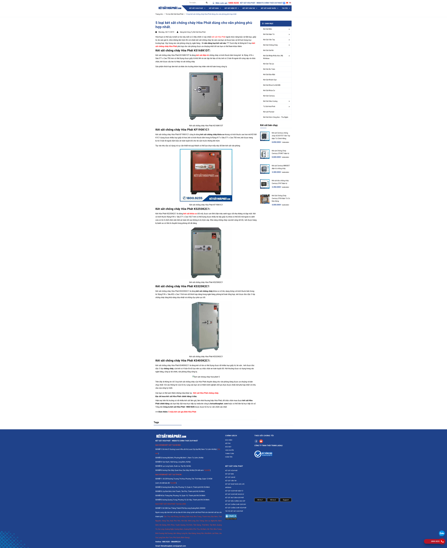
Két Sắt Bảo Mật (269, 74)
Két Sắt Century (269, 96)
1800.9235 (233, 3)
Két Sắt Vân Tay (269, 40)
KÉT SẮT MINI (229, 474)
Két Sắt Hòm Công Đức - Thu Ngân (275, 117)
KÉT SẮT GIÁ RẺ (230, 477)
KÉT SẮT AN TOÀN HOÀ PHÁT (234, 497)
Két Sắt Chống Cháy (270, 45)
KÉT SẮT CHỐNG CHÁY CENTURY (235, 504)
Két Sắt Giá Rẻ (268, 50)
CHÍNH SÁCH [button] (231, 436)
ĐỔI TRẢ (227, 443)
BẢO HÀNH (228, 440)
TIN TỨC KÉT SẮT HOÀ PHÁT (234, 511)
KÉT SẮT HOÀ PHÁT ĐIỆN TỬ (234, 491)
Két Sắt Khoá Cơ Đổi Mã (271, 85)
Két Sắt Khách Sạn (270, 80)
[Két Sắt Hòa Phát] (171, 436)
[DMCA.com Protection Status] (231, 517)
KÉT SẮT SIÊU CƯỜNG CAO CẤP (235, 501)
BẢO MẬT (228, 447)
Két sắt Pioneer (268, 112)
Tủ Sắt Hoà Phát (269, 106)
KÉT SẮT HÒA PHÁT (231, 470)
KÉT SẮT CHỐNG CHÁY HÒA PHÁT (235, 508)
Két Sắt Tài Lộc (268, 64)
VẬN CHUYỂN (229, 450)
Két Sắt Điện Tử (268, 34)
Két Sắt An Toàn (269, 69)
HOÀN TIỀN (228, 457)
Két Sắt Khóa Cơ (269, 90)
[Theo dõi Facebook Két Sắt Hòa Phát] (256, 441)
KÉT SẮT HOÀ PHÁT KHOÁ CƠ (234, 494)
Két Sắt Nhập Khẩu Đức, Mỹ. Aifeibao (273, 57)
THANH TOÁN (229, 453)
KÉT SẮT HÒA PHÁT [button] (234, 466)
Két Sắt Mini (267, 29)
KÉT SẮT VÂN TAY (231, 481)
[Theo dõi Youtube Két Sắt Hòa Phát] (261, 441)
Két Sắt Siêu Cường (270, 101)
